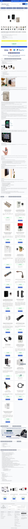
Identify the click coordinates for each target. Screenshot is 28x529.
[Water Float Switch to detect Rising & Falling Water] (12, 27)
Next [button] (27, 492)
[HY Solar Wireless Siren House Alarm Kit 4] (5, 489)
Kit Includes (14, 58)
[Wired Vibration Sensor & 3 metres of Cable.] (20, 385)
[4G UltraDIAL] (6, 27)
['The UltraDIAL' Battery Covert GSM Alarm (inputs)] (10, 29)
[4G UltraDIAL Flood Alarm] (2, 27)
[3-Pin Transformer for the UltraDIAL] (7, 339)
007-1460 (9, 183)
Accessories (6, 58)
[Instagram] (25, 513)
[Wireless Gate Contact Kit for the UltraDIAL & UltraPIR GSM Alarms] (7, 318)
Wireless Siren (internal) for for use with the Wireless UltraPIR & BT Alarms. (8, 233)
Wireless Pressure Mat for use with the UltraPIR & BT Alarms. (20, 323)
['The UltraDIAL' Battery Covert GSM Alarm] (8, 29)
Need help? (10, 58)
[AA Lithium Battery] (7, 274)
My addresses (9, 514)
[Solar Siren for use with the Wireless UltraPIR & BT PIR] (20, 227)
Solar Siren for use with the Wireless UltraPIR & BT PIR (20, 232)
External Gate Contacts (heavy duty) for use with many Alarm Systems (7, 211)
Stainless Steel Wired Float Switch (20, 279)
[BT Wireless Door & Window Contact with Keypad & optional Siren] (20, 362)
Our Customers (2, 517)
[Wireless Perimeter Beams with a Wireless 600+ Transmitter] (7, 362)
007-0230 (8, 184)
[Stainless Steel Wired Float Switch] (20, 274)
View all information (20, 219)
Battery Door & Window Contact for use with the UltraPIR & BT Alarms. (7, 255)
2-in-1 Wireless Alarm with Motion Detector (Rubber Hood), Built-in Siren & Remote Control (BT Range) (8, 300)
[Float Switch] (17, 29)
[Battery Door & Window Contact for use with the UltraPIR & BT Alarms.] (7, 249)
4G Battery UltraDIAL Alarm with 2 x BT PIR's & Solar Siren (23, 494)
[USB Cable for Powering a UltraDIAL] (7, 385)
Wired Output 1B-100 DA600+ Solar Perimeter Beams (20, 299)
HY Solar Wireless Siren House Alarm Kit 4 (5, 494)
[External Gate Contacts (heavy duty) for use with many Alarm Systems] (7, 204)
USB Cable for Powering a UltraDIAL (8, 391)
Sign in (26, 5)
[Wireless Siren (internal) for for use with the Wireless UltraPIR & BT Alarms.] (7, 227)
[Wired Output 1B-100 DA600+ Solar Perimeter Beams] (20, 294)
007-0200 (7, 185)
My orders (9, 513)
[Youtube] (24, 513)
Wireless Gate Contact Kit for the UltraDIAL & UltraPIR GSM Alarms (8, 323)
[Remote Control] (19, 27)
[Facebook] (21, 513)
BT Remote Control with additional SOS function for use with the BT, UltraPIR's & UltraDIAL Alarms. (20, 345)
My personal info (10, 515)
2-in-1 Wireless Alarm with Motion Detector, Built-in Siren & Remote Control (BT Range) (20, 211)
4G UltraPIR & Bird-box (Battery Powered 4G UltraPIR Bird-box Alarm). (20, 255)
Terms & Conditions (3, 516)
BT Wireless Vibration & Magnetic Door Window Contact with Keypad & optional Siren (8, 412)
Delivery (2, 515)
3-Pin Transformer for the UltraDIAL (7, 344)
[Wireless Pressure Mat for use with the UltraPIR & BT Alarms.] (20, 318)
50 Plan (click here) (14, 110)
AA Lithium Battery (7, 279)
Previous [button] (0, 492)
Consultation (2, 518)
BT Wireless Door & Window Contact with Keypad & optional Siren (20, 368)
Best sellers (2, 513)
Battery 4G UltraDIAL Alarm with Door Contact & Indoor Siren (14, 495)
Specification (19, 58)
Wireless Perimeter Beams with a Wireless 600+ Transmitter (7, 368)
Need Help (2, 514)
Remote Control (14, 144)
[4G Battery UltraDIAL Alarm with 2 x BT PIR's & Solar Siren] (23, 489)
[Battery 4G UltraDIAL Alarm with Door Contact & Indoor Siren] (14, 489)
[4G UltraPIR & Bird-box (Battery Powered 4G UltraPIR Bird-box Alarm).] (20, 249)
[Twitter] (23, 513)
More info (2, 58)
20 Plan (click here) (9, 110)
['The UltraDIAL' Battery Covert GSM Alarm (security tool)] (6, 29)
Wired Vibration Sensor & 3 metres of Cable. (20, 391)
